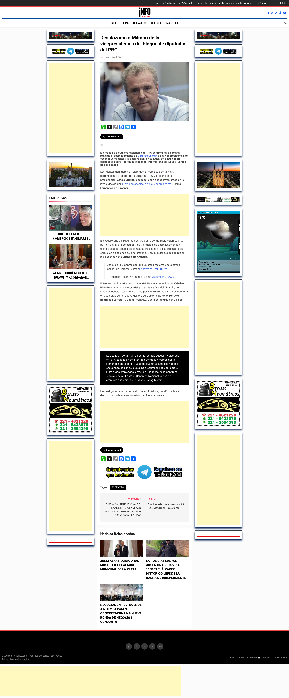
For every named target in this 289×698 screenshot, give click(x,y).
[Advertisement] (70, 108)
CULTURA (156, 23)
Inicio (114, 23)
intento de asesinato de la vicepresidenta (146, 183)
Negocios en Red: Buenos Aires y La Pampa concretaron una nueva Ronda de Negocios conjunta (121, 613)
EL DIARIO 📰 (140, 23)
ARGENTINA (118, 487)
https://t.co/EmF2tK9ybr (153, 268)
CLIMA (125, 23)
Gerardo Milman (147, 155)
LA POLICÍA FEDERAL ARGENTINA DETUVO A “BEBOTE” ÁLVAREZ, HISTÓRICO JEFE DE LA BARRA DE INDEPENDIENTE (166, 569)
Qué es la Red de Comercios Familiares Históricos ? (70, 238)
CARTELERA (172, 23)
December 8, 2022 (162, 276)
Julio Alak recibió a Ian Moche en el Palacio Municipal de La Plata (119, 565)
